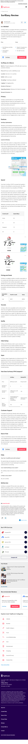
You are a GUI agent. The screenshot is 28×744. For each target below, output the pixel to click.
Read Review (15, 606)
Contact (2, 730)
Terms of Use (4, 715)
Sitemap (2, 723)
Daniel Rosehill (7, 21)
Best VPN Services (6, 527)
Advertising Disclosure (22, 3)
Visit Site (4, 606)
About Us (3, 707)
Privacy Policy (4, 719)
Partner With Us (4, 726)
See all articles (4, 586)
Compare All (22, 57)
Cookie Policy (4, 711)
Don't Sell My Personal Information (8, 735)
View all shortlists (5, 664)
